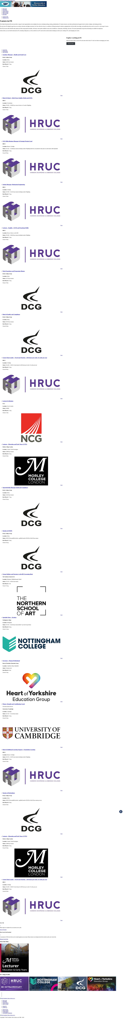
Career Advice (5, 11)
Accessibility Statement (7, 1013)
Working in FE (6, 17)
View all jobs (5, 52)
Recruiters (5, 14)
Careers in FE (5, 16)
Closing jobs (5, 51)
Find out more (71, 43)
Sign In (1, 929)
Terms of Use (5, 1009)
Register (5, 929)
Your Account (5, 13)
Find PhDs (5, 9)
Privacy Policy (5, 1010)
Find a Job (5, 1000)
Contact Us (5, 1007)
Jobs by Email (5, 12)
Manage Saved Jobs (4, 939)
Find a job (5, 8)
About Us (5, 1006)
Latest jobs (5, 49)
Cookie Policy (5, 1011)
